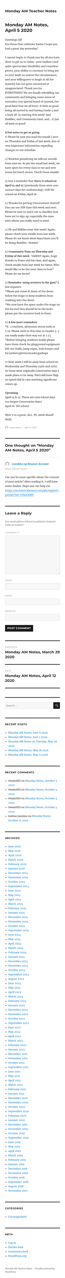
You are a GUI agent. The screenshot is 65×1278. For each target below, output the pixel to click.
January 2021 (16, 1093)
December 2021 (17, 1053)
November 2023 (18, 965)
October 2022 (16, 1018)
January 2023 (16, 1005)
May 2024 (14, 939)
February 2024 (17, 952)
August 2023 (16, 978)
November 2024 (18, 921)
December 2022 (18, 1009)
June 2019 (14, 1142)
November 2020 (18, 1102)
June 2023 (14, 983)
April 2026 (14, 855)
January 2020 (16, 1120)
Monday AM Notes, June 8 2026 (28, 732)
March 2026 (15, 859)
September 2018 (18, 1181)
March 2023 (15, 996)
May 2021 (14, 1076)
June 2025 (14, 890)
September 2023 (18, 974)
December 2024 (18, 917)
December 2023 (18, 961)
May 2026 (14, 850)
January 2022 (16, 1049)
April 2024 (14, 943)
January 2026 (16, 868)
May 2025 (14, 895)
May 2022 (14, 1031)
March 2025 (15, 903)
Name (8, 580)
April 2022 (14, 1036)
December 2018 (17, 1168)
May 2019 (14, 1146)
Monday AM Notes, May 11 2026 (28, 754)
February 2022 (17, 1045)
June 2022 (14, 1027)
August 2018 (16, 1186)
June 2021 (14, 1071)
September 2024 (18, 930)
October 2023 (16, 970)
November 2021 (18, 1058)
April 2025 (14, 899)
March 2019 (15, 1155)
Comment (12, 532)
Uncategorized (17, 1216)
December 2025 (18, 872)
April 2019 (14, 1151)
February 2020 (17, 1115)
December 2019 (17, 1124)
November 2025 (18, 877)
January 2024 (16, 956)
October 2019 (16, 1133)
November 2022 (18, 1014)
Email (8, 595)
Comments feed (18, 1251)
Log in (12, 1242)
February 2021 (17, 1089)
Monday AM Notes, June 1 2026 (27, 737)
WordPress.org (17, 1256)
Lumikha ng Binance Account (30, 463)
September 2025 (18, 886)
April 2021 (14, 1080)
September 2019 (18, 1137)
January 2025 (16, 912)
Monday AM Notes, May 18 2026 (28, 750)
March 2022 (15, 1040)
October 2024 (16, 925)
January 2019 (16, 1164)
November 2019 (18, 1128)
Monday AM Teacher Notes (30, 11)
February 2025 (17, 908)
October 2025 (16, 881)
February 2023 (17, 1000)
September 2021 (18, 1067)
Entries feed (15, 1247)
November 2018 (18, 1173)
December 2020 (18, 1098)
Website (10, 611)
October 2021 (16, 1062)
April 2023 (14, 992)
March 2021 (15, 1084)
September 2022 (18, 1023)
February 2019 (17, 1159)
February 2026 (17, 864)
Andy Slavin (15, 427)
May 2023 (14, 987)
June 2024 (14, 934)
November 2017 (18, 1190)
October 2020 (16, 1106)
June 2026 (14, 846)
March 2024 (15, 948)
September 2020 (18, 1111)
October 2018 (16, 1177)
